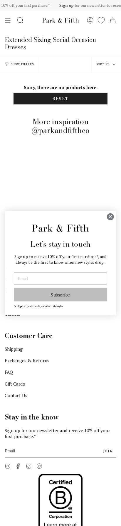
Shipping (14, 349)
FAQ (9, 372)
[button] (20, 20)
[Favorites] (101, 20)
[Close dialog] (110, 216)
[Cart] (112, 20)
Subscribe (60, 294)
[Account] (90, 20)
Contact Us (16, 395)
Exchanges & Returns (27, 360)
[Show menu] (7, 20)
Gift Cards (15, 384)
